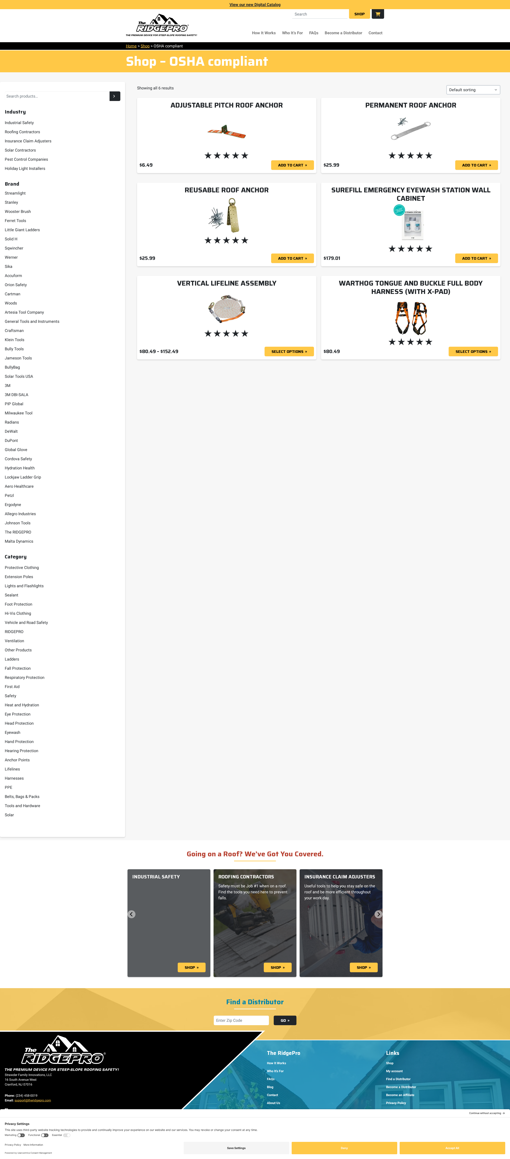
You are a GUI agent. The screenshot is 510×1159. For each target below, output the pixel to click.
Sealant (11, 595)
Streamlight (15, 193)
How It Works (264, 32)
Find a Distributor (398, 1079)
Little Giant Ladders (22, 229)
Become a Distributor (343, 32)
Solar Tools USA (19, 376)
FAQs (313, 32)
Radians (12, 422)
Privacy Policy (396, 1103)
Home (131, 46)
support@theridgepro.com (33, 1100)
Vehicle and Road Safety (26, 622)
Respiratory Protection (24, 677)
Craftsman (14, 330)
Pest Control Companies (26, 159)
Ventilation (14, 640)
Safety (10, 695)
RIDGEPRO (14, 631)
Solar (9, 814)
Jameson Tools (18, 358)
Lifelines (12, 769)
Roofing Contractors (22, 131)
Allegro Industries (20, 513)
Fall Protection (18, 668)
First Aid (12, 686)
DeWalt (11, 431)
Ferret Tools (15, 220)
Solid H (11, 239)
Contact (375, 32)
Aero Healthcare (19, 486)
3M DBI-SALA (16, 394)
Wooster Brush (18, 211)
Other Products (18, 650)
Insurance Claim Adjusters (28, 141)
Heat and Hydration (22, 705)
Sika (8, 266)
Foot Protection (18, 604)
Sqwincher (14, 248)
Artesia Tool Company (24, 312)
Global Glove (16, 449)
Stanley (11, 202)
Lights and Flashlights (24, 585)
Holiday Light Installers (25, 168)
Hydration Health (20, 468)
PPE (8, 787)
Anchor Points (17, 760)
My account (394, 1071)
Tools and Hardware (22, 805)
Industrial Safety (19, 122)
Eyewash (12, 732)
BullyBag (12, 367)
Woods (11, 303)
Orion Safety (16, 284)
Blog (270, 1087)
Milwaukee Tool (18, 413)
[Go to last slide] (131, 914)
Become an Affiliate (400, 1095)
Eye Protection (17, 714)
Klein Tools (14, 339)
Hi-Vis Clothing (18, 613)
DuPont (11, 440)
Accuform (13, 275)
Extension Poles (19, 576)
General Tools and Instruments (32, 321)
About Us (273, 1103)
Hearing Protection (21, 750)
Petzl (9, 495)
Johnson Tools (17, 523)
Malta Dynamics (19, 541)
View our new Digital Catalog (255, 4)
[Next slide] (378, 914)
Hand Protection (19, 741)
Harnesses (14, 778)
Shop (359, 14)
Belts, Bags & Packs (22, 796)
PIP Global (14, 403)
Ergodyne (13, 504)
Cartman (12, 294)
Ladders (12, 659)
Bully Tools (14, 349)
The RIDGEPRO (18, 532)
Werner (11, 257)
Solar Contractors (20, 150)
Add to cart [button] (290, 165)
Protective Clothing (22, 567)
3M (7, 385)
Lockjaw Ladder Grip (23, 477)
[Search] (115, 96)
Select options (287, 351)
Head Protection (19, 723)
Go (283, 1020)
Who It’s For (292, 32)
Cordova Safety (18, 458)
